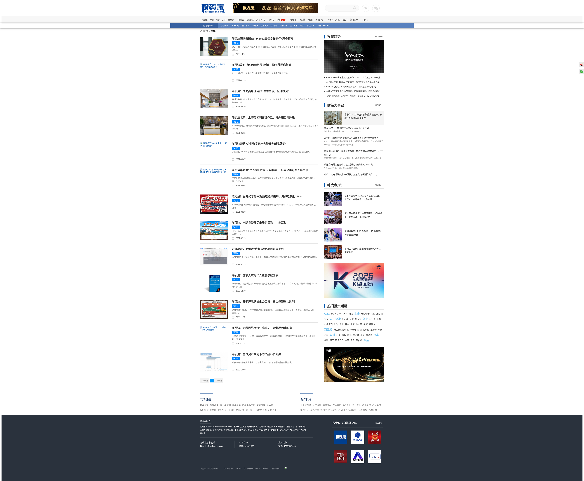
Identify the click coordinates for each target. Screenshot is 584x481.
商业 (341, 324)
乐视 (373, 314)
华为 (336, 324)
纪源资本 (352, 410)
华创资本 (356, 405)
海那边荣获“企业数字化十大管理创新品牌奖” (259, 143)
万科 (345, 314)
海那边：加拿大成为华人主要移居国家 (255, 275)
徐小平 (359, 324)
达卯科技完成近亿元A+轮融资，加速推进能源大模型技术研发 (353, 91)
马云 (352, 340)
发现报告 (214, 405)
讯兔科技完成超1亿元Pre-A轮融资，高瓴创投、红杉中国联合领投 (354, 96)
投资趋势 (334, 36)
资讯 (205, 20)
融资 (362, 335)
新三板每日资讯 (341, 329)
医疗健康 (293, 26)
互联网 (319, 20)
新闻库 (354, 20)
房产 (345, 20)
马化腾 (359, 340)
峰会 (302, 26)
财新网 (213, 410)
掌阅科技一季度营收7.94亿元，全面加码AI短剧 (346, 128)
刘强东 (358, 319)
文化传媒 (283, 26)
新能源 (255, 26)
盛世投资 (366, 405)
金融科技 (264, 26)
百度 (326, 335)
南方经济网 (225, 405)
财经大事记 (335, 105)
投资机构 (250, 20)
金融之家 (240, 410)
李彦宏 (353, 329)
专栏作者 (365, 314)
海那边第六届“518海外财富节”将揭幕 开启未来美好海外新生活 (270, 170)
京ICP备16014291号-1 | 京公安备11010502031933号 (246, 469)
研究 (365, 20)
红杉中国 (376, 405)
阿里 (332, 340)
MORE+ (378, 36)
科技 (303, 20)
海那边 (235, 43)
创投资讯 (328, 324)
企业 (351, 319)
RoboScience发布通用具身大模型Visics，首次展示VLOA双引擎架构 (356, 77)
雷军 (347, 340)
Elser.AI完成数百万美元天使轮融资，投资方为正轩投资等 (351, 86)
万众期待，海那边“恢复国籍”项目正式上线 (258, 249)
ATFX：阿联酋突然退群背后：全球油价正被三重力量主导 (351, 138)
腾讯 (349, 335)
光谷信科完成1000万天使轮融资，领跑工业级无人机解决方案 (352, 82)
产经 (330, 20)
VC (336, 314)
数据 (241, 20)
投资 (365, 324)
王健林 (373, 329)
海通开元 (304, 410)
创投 (218, 20)
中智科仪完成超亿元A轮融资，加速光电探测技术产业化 (350, 174)
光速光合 (372, 410)
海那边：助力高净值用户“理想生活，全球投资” (260, 91)
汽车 (337, 20)
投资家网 (225, 26)
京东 (326, 319)
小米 (352, 324)
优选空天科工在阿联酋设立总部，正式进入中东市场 (348, 164)
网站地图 (276, 469)
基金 (347, 324)
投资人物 (260, 20)
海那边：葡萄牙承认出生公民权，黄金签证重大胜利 (263, 301)
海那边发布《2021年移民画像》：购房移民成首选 (261, 64)
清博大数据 (261, 410)
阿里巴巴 (339, 340)
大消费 (274, 26)
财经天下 (272, 410)
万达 (351, 314)
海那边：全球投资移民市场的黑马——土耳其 (259, 222)
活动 (293, 20)
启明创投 (342, 410)
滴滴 (359, 329)
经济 (338, 335)
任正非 (345, 319)
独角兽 (366, 329)
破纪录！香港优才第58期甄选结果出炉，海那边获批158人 (267, 196)
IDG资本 (347, 405)
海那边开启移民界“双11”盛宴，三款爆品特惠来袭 (262, 328)
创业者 (372, 319)
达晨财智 (362, 410)
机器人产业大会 (323, 26)
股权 (344, 335)
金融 (310, 20)
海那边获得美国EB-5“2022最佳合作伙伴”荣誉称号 (262, 38)
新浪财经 (261, 405)
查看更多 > (379, 423)
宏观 (212, 20)
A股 (224, 20)
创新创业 (245, 26)
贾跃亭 (369, 335)
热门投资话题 (337, 306)
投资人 (372, 324)
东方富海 (337, 405)
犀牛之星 (236, 405)
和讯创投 (204, 410)
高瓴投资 (314, 410)
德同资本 (327, 405)
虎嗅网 (231, 410)
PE (332, 314)
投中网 (270, 405)
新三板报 (250, 410)
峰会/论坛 (334, 185)
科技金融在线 (248, 405)
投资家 (206, 31)
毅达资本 (332, 410)
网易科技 (222, 410)
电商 (380, 329)
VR (340, 314)
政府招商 (274, 20)
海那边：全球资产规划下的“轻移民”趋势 (256, 354)
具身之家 (204, 405)
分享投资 (317, 405)
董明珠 (356, 335)
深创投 (323, 410)
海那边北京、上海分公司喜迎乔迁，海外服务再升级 (263, 117)
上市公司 (235, 26)
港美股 (231, 20)
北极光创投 (305, 405)
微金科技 (310, 26)
